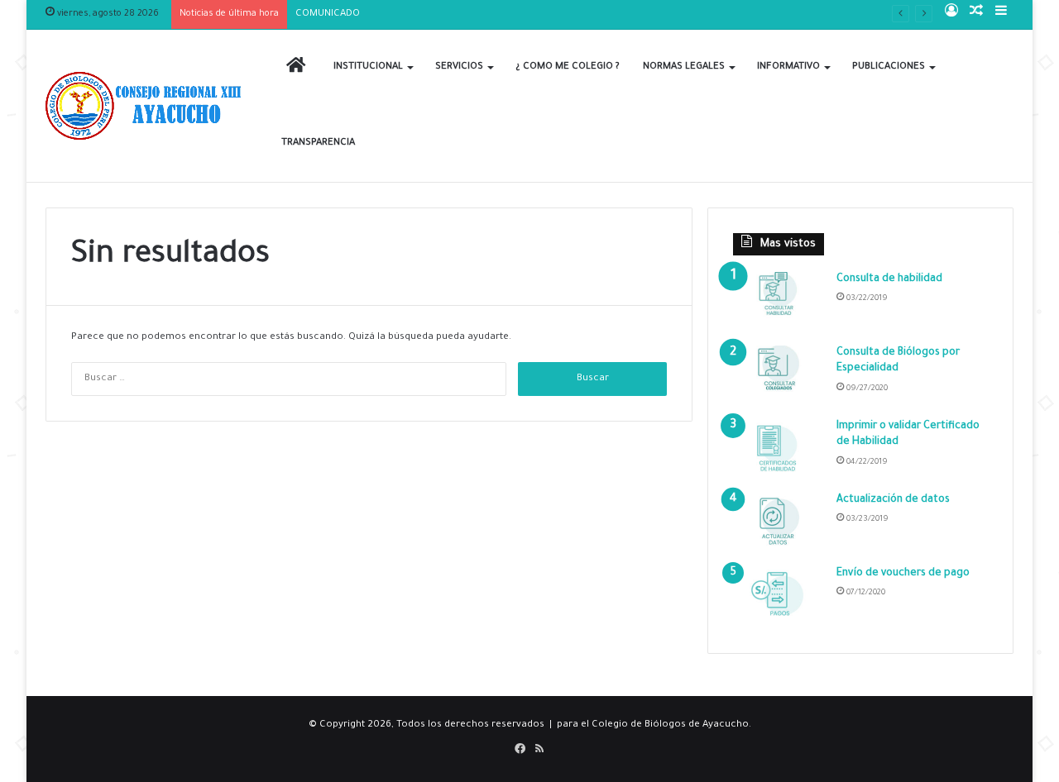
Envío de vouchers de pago (903, 573)
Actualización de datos (893, 500)
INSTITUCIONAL (368, 67)
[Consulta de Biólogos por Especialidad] (778, 377)
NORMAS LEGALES (684, 67)
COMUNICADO (327, 14)
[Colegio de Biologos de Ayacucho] (147, 106)
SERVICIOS (459, 67)
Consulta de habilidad (889, 279)
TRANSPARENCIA (318, 143)
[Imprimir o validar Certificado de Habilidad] (778, 450)
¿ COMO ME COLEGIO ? (567, 67)
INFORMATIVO (788, 67)
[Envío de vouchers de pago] (778, 597)
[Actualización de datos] (778, 524)
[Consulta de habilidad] (778, 303)
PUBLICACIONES (888, 67)
